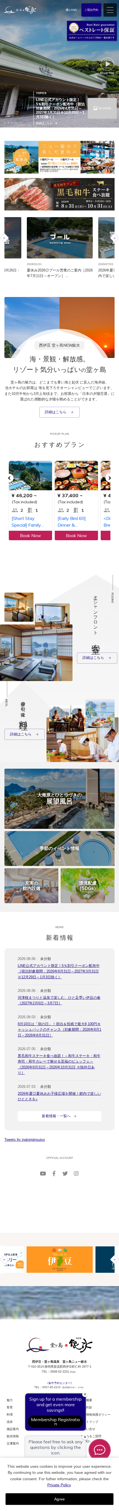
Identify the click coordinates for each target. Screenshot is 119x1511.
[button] (5, 122)
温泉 (10, 1421)
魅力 (10, 1400)
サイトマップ (89, 1421)
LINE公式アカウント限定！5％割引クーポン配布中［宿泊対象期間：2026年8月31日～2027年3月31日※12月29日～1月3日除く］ (59, 971)
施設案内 (13, 1429)
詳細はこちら (56, 412)
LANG (72, 9)
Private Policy (59, 1485)
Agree (59, 1499)
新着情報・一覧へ (56, 1116)
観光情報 (13, 1436)
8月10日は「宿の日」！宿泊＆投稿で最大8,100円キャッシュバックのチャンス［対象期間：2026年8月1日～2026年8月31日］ (59, 1029)
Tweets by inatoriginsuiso (24, 1139)
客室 (10, 1407)
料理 (10, 1414)
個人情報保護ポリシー (95, 1414)
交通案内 (13, 1443)
